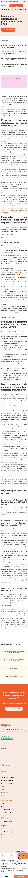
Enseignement (5, 792)
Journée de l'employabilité (8, 832)
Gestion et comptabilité (7, 777)
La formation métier (6, 809)
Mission (3, 829)
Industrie (3, 789)
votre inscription (16, 272)
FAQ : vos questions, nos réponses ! (12, 71)
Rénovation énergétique (7, 783)
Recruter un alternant (7, 821)
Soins (2, 795)
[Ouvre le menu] (26, 6)
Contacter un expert (8, 29)
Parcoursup (12, 277)
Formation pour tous (6, 835)
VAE (18, 264)
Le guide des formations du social (12, 9)
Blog (2, 803)
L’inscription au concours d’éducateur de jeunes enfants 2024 (13, 52)
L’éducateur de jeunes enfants (10, 130)
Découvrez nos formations (11, 83)
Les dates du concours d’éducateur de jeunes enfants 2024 (13, 59)
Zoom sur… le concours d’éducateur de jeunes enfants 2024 (13, 46)
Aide (2, 806)
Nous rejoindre (5, 844)
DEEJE (15, 149)
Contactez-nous (17, 5)
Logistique (4, 786)
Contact (3, 838)
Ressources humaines (7, 780)
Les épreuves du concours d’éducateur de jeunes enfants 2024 (14, 65)
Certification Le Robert (7, 812)
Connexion (4, 841)
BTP (2, 774)
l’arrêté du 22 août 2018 (11, 162)
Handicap (3, 847)
